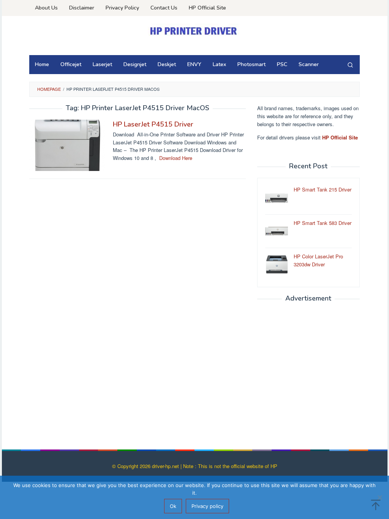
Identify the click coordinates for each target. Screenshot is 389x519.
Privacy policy (207, 506)
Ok (173, 506)
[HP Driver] (194, 31)
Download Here (175, 157)
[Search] (350, 64)
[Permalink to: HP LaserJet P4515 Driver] (67, 144)
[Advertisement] (308, 373)
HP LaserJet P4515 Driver (153, 124)
